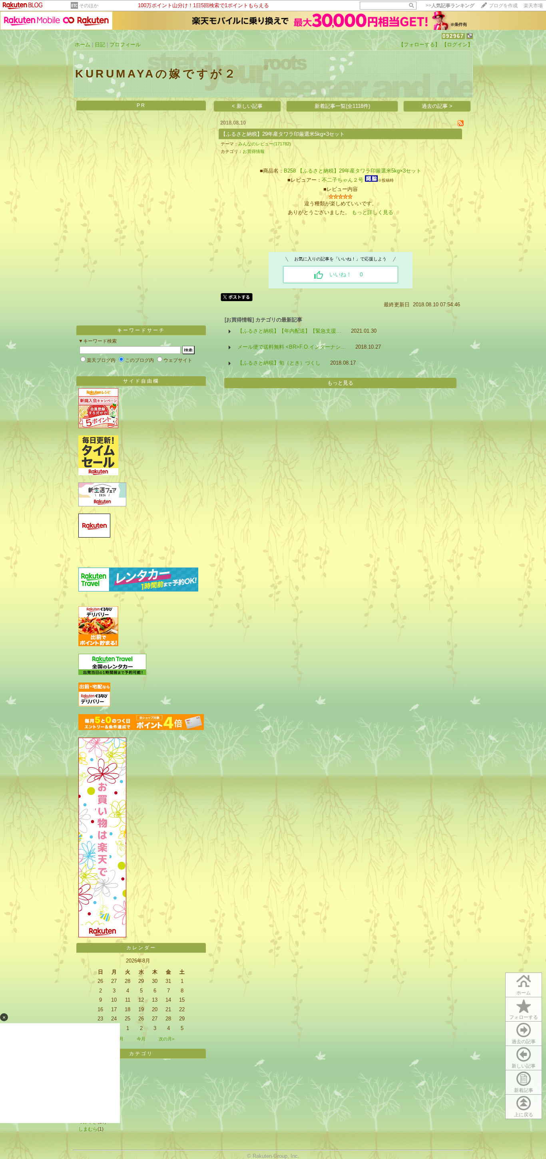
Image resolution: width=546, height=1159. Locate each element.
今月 (141, 1038)
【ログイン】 (457, 45)
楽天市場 (533, 5)
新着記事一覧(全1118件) (342, 106)
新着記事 (523, 1090)
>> (450, 5)
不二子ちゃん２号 (342, 180)
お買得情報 (254, 151)
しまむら (88, 1129)
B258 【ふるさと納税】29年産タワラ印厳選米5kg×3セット (352, 171)
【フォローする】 (419, 45)
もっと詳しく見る (372, 212)
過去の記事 (524, 1041)
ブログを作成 (503, 5)
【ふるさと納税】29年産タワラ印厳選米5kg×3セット (283, 134)
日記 (100, 45)
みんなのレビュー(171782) (264, 143)
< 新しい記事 (247, 106)
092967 (453, 36)
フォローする (523, 1017)
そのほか (88, 5)
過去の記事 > (437, 106)
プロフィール (125, 45)
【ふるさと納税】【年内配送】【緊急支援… (289, 331)
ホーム (82, 45)
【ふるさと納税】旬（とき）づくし (279, 363)
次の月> (166, 1038)
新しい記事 (524, 1066)
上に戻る (523, 1114)
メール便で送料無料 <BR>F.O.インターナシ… (291, 347)
